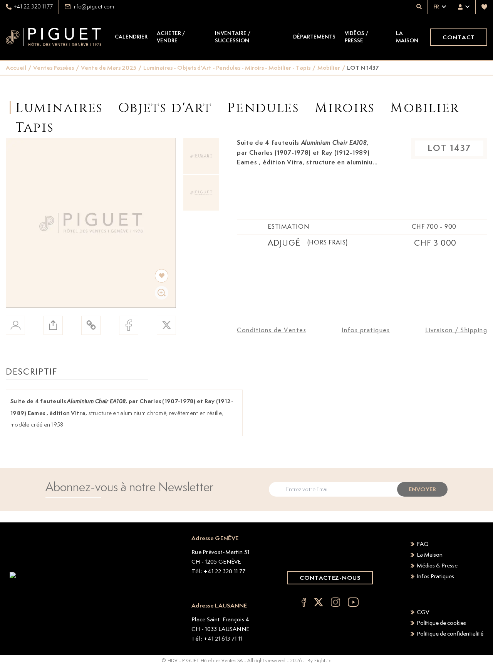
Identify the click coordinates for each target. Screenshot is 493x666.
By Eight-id (319, 660)
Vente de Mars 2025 (108, 68)
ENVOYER (422, 489)
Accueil (16, 68)
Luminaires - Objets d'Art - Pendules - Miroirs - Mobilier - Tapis (226, 68)
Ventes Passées (53, 68)
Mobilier (328, 68)
